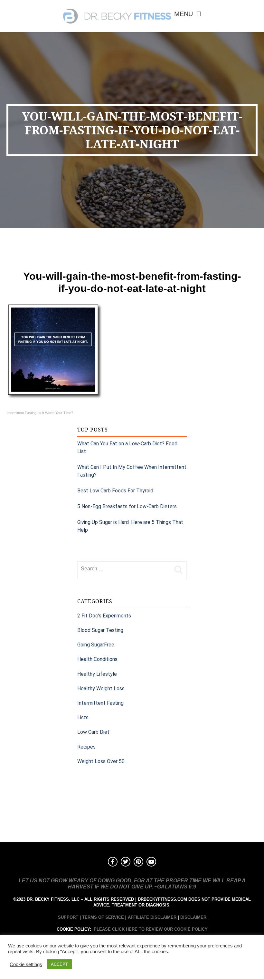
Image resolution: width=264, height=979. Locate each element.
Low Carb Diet (93, 732)
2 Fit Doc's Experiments (104, 616)
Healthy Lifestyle (97, 674)
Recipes (86, 747)
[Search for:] (124, 569)
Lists (83, 717)
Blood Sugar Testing (100, 630)
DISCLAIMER (193, 917)
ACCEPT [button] (59, 964)
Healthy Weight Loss (101, 688)
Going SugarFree (95, 645)
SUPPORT (68, 917)
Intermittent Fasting (100, 703)
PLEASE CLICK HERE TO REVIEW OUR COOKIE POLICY (151, 929)
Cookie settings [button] (26, 964)
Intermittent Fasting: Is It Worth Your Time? (39, 413)
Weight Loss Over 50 (101, 761)
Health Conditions (97, 659)
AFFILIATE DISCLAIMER (152, 917)
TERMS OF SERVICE (103, 917)
